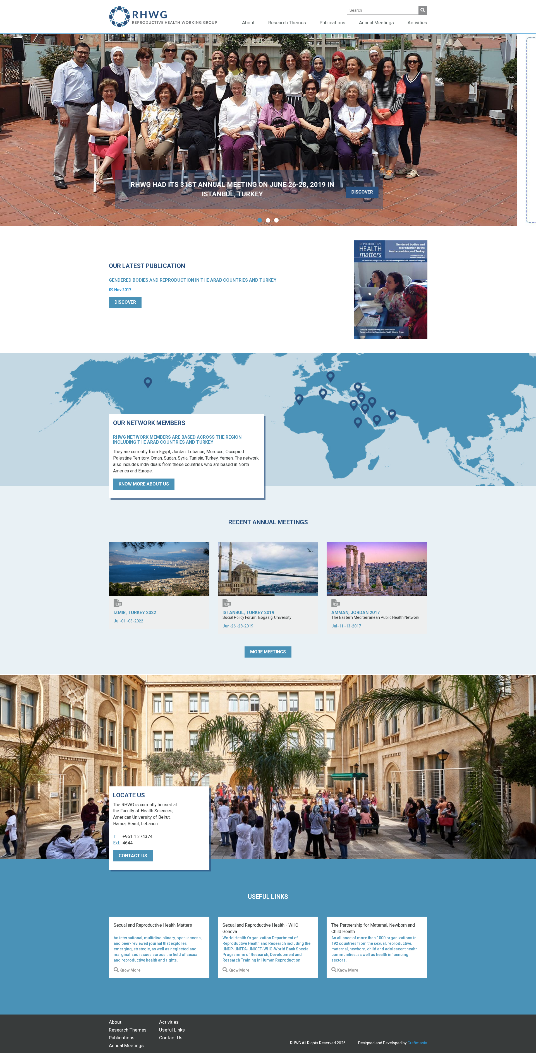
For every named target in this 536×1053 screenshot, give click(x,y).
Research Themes (287, 23)
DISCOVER (383, 192)
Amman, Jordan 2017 (355, 612)
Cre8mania (417, 1043)
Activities (417, 23)
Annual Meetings (376, 23)
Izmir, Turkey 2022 (135, 612)
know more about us (144, 484)
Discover (125, 302)
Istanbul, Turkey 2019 (248, 612)
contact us (133, 855)
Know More (129, 970)
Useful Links (172, 1030)
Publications (332, 23)
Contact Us (171, 1037)
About (248, 23)
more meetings (268, 651)
